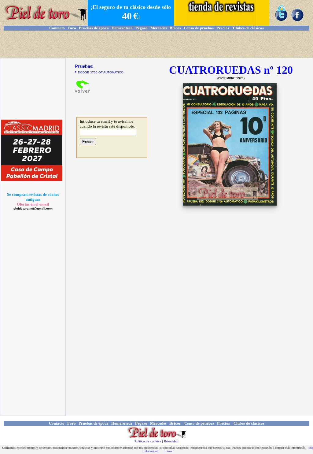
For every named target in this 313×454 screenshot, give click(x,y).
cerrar (169, 451)
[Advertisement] (156, 44)
